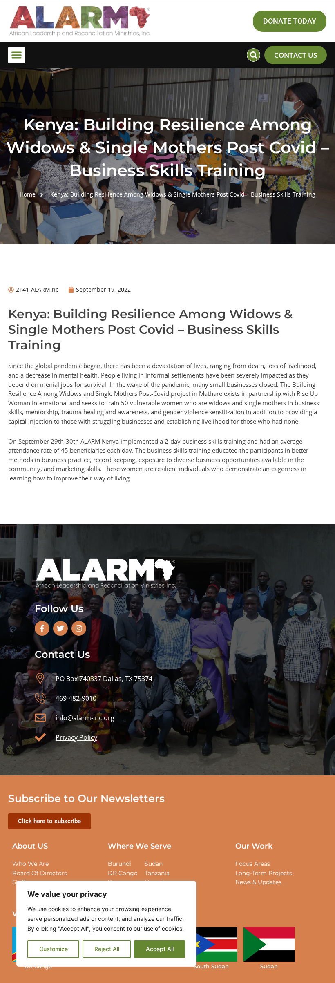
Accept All (160, 948)
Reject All (106, 948)
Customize (53, 948)
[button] (16, 55)
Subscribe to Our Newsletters (86, 798)
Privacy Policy (76, 737)
